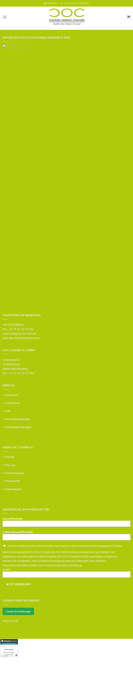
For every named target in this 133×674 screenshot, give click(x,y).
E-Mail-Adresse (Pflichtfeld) (18, 532)
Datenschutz (12, 402)
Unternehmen (13, 489)
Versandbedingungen (17, 419)
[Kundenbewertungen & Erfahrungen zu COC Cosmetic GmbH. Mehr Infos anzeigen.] (9, 647)
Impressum (11, 394)
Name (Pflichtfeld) (12, 518)
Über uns (10, 465)
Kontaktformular (29, 338)
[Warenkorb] (128, 17)
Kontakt (10, 456)
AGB (7, 410)
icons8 (14, 620)
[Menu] (5, 17)
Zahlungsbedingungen (18, 427)
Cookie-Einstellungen (18, 611)
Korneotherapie (14, 472)
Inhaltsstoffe (12, 480)
